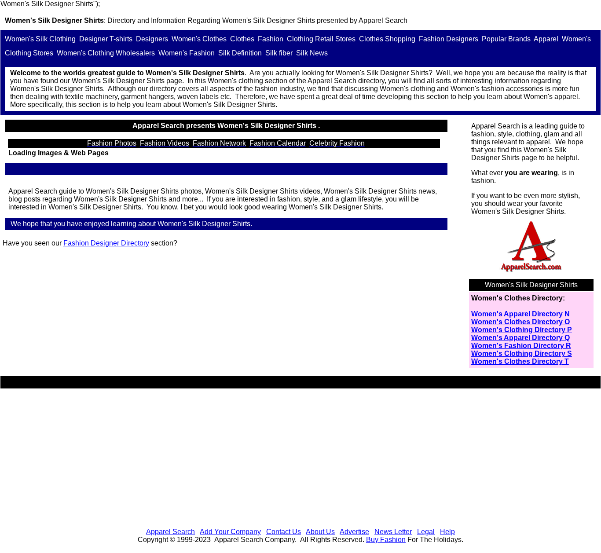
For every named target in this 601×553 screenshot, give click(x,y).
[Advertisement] (300, 459)
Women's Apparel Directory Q (520, 337)
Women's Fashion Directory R (521, 345)
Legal (426, 531)
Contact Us (283, 531)
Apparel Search (170, 531)
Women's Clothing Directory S (521, 353)
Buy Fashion (386, 539)
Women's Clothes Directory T (520, 361)
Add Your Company (230, 531)
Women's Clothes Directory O (520, 322)
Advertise (354, 531)
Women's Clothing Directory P (521, 329)
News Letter (393, 531)
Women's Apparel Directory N (520, 314)
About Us (320, 531)
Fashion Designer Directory (106, 243)
